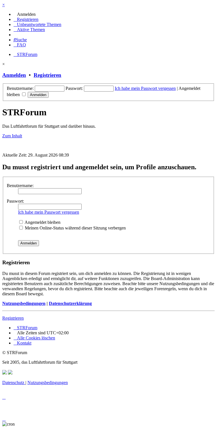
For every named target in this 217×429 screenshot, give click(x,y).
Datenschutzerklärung (70, 303)
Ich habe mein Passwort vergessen (145, 88)
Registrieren (47, 75)
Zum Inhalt (12, 135)
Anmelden (14, 75)
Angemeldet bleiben (42, 222)
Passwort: (15, 201)
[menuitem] (25, 14)
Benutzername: (20, 185)
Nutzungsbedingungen (23, 303)
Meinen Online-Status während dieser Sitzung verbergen (75, 228)
